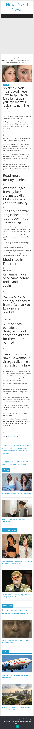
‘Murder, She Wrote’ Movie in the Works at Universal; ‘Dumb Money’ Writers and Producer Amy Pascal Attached (15, 449)
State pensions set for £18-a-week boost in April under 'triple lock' (15, 462)
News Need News (17, 6)
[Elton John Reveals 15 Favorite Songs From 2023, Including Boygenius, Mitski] (17, 571)
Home (3, 58)
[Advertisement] (17, 36)
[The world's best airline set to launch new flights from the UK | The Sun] (17, 685)
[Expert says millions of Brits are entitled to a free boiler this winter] (17, 501)
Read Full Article (13, 436)
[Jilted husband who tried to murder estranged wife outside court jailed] (17, 621)
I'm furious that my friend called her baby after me (16, 494)
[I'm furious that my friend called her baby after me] (17, 474)
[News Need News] (3, 16)
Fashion (9, 58)
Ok (17, 726)
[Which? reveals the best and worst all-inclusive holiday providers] (17, 656)
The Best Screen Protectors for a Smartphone (15, 614)
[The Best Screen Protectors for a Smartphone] (16, 610)
